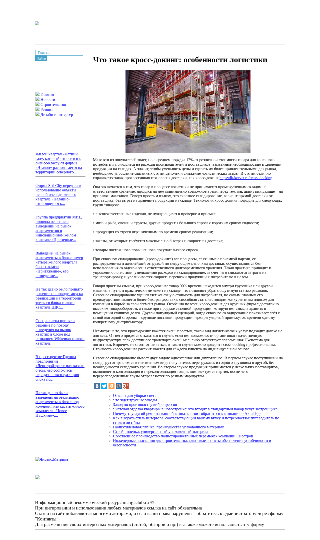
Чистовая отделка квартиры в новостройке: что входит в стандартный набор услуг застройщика (195, 409)
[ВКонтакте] (97, 386)
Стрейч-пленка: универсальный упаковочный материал (160, 431)
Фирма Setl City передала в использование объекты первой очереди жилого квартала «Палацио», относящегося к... (58, 194)
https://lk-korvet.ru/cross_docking (246, 178)
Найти (41, 58)
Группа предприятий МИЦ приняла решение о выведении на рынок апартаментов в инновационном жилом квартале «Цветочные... (59, 228)
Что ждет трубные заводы (135, 400)
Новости (47, 99)
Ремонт (46, 109)
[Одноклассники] (111, 386)
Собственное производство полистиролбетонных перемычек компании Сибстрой (183, 436)
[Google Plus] (126, 386)
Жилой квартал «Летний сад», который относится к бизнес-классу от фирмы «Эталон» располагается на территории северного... (59, 163)
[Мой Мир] (119, 386)
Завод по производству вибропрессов (145, 404)
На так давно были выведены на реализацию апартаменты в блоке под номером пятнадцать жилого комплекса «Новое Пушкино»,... (60, 404)
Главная (47, 94)
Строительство (53, 104)
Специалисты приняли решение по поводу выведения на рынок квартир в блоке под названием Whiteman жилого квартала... (60, 332)
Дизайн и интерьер (56, 114)
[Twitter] (104, 386)
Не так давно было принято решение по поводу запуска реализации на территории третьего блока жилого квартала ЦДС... (59, 298)
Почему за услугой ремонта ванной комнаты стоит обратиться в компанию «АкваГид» (187, 413)
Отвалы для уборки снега (134, 395)
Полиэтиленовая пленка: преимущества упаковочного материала (168, 427)
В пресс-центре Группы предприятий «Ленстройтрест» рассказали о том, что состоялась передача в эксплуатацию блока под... (60, 368)
